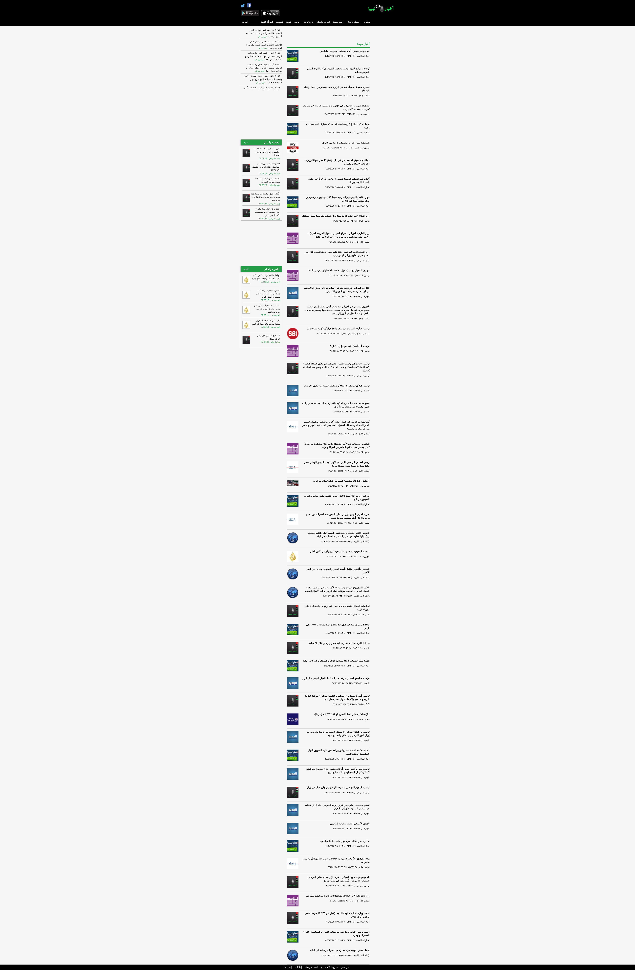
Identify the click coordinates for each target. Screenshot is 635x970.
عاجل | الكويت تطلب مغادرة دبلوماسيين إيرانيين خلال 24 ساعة (339, 643)
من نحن (345, 967)
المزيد (245, 22)
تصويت (279, 22)
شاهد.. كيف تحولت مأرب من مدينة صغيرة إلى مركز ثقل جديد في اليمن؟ (267, 308)
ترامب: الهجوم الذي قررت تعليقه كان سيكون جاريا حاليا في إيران (338, 787)
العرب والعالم (323, 22)
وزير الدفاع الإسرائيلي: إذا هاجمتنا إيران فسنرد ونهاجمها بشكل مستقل (336, 215)
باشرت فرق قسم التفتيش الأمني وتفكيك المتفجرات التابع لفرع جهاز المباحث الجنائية (263, 79)
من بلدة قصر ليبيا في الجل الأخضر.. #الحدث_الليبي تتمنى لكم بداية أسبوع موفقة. (264, 33)
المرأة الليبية (267, 22)
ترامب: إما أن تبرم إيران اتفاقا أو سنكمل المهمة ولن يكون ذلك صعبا (337, 385)
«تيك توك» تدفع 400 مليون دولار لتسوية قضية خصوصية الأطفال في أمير (267, 212)
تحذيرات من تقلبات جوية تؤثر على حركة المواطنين (345, 841)
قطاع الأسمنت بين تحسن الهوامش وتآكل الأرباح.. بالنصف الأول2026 (266, 166)
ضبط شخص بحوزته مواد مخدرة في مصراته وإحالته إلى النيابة (340, 950)
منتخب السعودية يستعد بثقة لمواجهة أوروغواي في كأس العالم (340, 551)
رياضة (297, 22)
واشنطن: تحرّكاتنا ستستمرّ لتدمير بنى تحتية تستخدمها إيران (341, 480)
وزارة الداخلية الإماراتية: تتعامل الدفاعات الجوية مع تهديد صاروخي (338, 895)
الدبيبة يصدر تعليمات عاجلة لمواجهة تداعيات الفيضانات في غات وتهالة (336, 660)
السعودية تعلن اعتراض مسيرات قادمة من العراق (346, 142)
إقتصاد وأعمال (353, 22)
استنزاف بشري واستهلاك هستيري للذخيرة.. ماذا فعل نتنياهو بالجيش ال (268, 293)
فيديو (288, 22)
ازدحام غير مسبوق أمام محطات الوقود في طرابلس (345, 51)
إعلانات (298, 967)
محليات (367, 22)
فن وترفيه (308, 22)
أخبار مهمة (338, 22)
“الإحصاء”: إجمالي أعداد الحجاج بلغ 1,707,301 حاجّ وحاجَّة (342, 714)
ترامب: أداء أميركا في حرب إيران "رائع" (350, 346)
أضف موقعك (311, 967)
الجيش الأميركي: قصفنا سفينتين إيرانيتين (350, 823)
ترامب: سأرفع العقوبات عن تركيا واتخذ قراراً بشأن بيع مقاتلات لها (338, 328)
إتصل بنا (288, 967)
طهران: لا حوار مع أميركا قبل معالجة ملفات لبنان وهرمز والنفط (339, 270)
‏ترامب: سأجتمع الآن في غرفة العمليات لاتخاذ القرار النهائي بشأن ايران (336, 678)
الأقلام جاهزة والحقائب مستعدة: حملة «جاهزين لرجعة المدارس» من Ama (265, 196)
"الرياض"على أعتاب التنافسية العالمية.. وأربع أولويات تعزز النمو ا (267, 151)
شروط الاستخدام (329, 967)
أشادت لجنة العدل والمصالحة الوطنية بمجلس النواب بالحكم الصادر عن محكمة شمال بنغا (263, 56)
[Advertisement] (384, 77)
